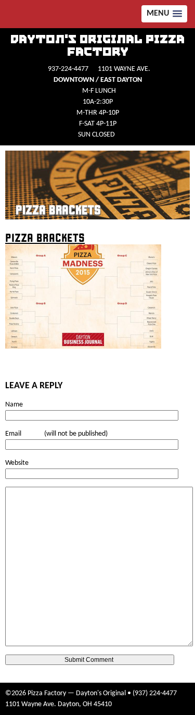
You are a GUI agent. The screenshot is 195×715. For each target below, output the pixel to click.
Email (13, 434)
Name (14, 405)
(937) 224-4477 (155, 693)
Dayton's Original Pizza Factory (97, 45)
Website (17, 463)
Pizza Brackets (58, 210)
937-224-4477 (68, 69)
